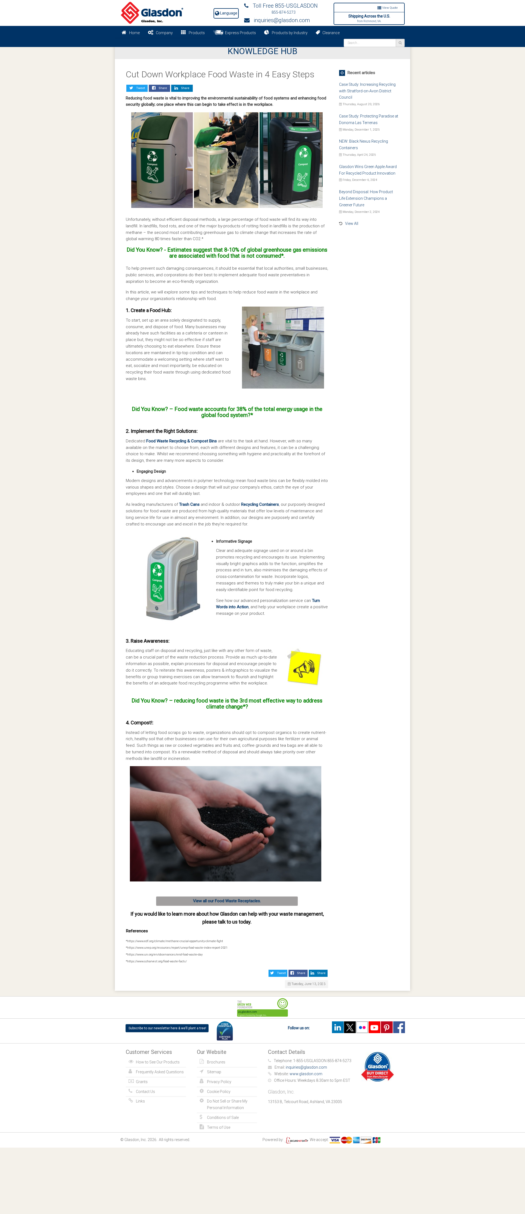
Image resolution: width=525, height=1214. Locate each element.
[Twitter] (350, 1027)
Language (228, 13)
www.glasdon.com (306, 1074)
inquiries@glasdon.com (280, 20)
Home (134, 33)
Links (140, 1101)
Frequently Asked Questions (160, 1072)
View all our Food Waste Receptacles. (227, 900)
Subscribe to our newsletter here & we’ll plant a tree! (167, 1028)
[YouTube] (374, 1027)
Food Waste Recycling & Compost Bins (181, 441)
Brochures (216, 1062)
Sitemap (214, 1072)
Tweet (140, 88)
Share (162, 88)
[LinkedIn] (337, 1027)
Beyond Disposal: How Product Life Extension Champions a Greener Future (366, 198)
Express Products (239, 33)
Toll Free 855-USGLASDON (283, 5)
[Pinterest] (386, 1027)
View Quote (389, 8)
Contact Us (145, 1091)
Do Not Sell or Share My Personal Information (227, 1104)
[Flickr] (362, 1027)
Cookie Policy (219, 1091)
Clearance (330, 33)
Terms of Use (218, 1127)
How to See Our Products (158, 1062)
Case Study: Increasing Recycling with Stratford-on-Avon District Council (367, 91)
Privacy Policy (219, 1082)
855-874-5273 (284, 12)
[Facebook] (399, 1027)
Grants (142, 1082)
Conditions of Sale (223, 1117)
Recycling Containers (260, 504)
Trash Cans (189, 504)
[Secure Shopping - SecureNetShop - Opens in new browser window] (296, 1139)
